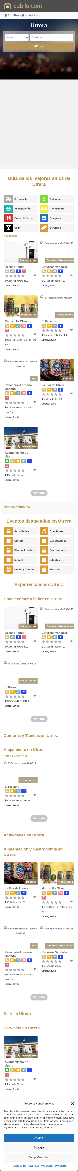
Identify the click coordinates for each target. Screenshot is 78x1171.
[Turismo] (44, 569)
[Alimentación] (8, 209)
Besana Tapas (14, 266)
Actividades (57, 199)
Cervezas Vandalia (54, 266)
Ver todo (39, 492)
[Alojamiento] (44, 209)
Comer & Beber (23, 218)
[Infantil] (8, 560)
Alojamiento (57, 208)
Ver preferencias (39, 1157)
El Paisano (49, 321)
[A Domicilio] (8, 199)
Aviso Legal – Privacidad (26, 1166)
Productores (28, 314)
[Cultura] (8, 541)
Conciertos (56, 531)
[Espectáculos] (44, 541)
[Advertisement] (39, 122)
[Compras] (44, 218)
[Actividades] (44, 199)
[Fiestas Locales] (8, 550)
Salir (17, 227)
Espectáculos (58, 540)
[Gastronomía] (44, 550)
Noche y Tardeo (24, 569)
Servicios (55, 227)
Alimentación (22, 208)
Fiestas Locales (24, 550)
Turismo (55, 569)
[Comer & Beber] (8, 218)
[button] (72, 1103)
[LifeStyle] (44, 560)
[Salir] (8, 228)
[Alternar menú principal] (69, 6)
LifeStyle (55, 559)
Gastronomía (58, 550)
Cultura (18, 540)
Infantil (18, 559)
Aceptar (39, 1137)
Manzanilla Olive (16, 321)
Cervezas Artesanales (60, 260)
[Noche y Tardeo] (8, 569)
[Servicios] (44, 228)
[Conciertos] (44, 531)
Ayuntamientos (27, 446)
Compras (55, 218)
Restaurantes (28, 260)
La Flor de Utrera (53, 385)
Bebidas (68, 378)
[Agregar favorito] (35, 275)
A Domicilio (21, 199)
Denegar (39, 1147)
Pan (34, 378)
